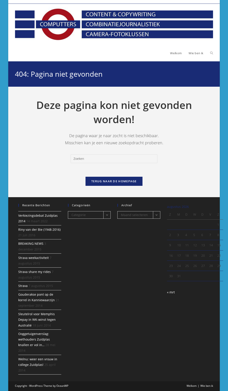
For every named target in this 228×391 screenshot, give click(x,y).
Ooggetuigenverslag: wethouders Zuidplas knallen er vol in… (34, 339)
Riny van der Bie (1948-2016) (39, 229)
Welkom (192, 386)
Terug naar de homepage (114, 181)
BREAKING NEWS (30, 243)
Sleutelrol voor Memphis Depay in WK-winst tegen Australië (37, 319)
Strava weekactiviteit (33, 258)
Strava (23, 286)
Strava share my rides (34, 272)
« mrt (171, 292)
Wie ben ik (206, 386)
